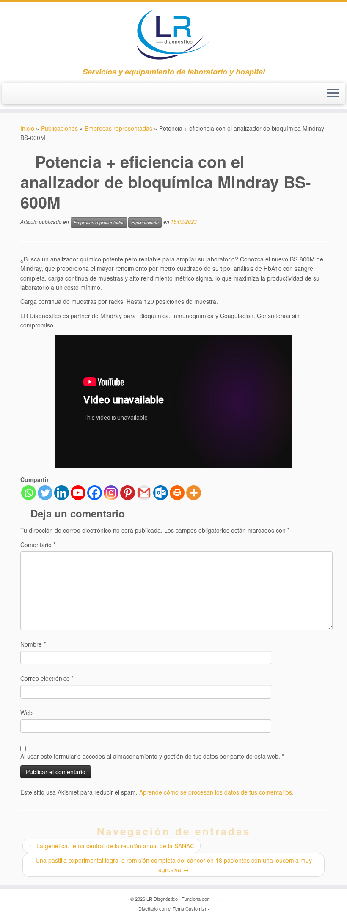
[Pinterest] (127, 492)
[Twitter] (45, 492)
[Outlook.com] (160, 492)
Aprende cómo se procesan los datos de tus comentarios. (216, 792)
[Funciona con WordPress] (214, 897)
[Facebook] (94, 492)
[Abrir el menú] (333, 93)
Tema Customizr (190, 908)
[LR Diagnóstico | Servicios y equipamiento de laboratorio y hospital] (173, 34)
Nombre (33, 644)
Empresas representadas (118, 128)
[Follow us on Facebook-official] (17, 94)
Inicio (27, 128)
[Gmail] (144, 492)
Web (26, 712)
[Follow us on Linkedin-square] (47, 94)
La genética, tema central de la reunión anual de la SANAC (111, 846)
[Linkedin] (61, 492)
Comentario (37, 544)
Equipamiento (145, 222)
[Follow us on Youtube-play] (32, 94)
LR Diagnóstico (162, 898)
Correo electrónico (47, 678)
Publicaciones (59, 128)
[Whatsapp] (28, 492)
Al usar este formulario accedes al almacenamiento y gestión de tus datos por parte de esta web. (152, 756)
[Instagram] (111, 492)
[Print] (177, 492)
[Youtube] (78, 492)
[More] (193, 492)
